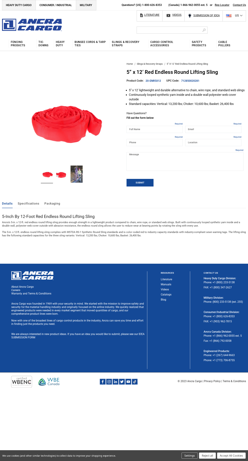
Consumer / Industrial (55, 5)
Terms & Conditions (234, 381)
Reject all (207, 455)
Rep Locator (222, 5)
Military (86, 5)
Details (7, 203)
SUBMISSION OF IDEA (206, 15)
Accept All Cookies (231, 455)
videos (177, 15)
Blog (163, 299)
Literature (166, 279)
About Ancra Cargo (22, 286)
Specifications (28, 203)
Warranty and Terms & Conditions (31, 293)
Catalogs (166, 294)
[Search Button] (204, 30)
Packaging (52, 203)
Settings (189, 455)
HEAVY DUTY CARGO (19, 5)
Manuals (166, 284)
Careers (15, 290)
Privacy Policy (212, 381)
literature (151, 15)
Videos (165, 289)
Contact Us (239, 5)
